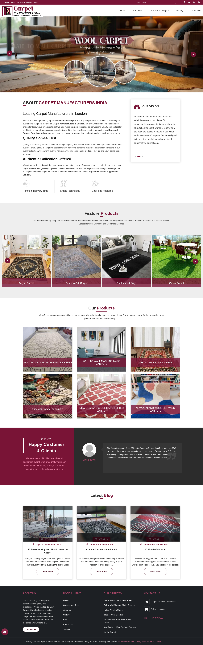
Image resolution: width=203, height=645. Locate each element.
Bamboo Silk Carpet (76, 283)
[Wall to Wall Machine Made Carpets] (101, 351)
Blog (65, 620)
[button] (136, 156)
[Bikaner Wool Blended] (47, 398)
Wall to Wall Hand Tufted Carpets (47, 362)
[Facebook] (184, 2)
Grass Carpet (176, 283)
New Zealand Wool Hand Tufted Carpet (101, 409)
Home (123, 10)
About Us (137, 10)
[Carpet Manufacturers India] (22, 11)
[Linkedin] (194, 2)
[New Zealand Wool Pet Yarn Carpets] (155, 398)
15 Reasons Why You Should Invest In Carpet (48, 551)
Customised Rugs (126, 283)
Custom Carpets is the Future (101, 549)
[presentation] (9, 53)
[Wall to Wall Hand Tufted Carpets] (47, 351)
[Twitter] (189, 2)
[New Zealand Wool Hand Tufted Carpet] (101, 398)
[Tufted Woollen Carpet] (155, 351)
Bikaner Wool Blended (47, 409)
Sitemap (66, 629)
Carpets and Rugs (158, 10)
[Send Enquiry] (4, 631)
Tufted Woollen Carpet (155, 362)
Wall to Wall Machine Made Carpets (101, 362)
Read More (48, 571)
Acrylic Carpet (26, 283)
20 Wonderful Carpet (155, 549)
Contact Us (195, 10)
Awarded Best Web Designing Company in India (139, 641)
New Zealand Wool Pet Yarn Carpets (155, 409)
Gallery (179, 10)
